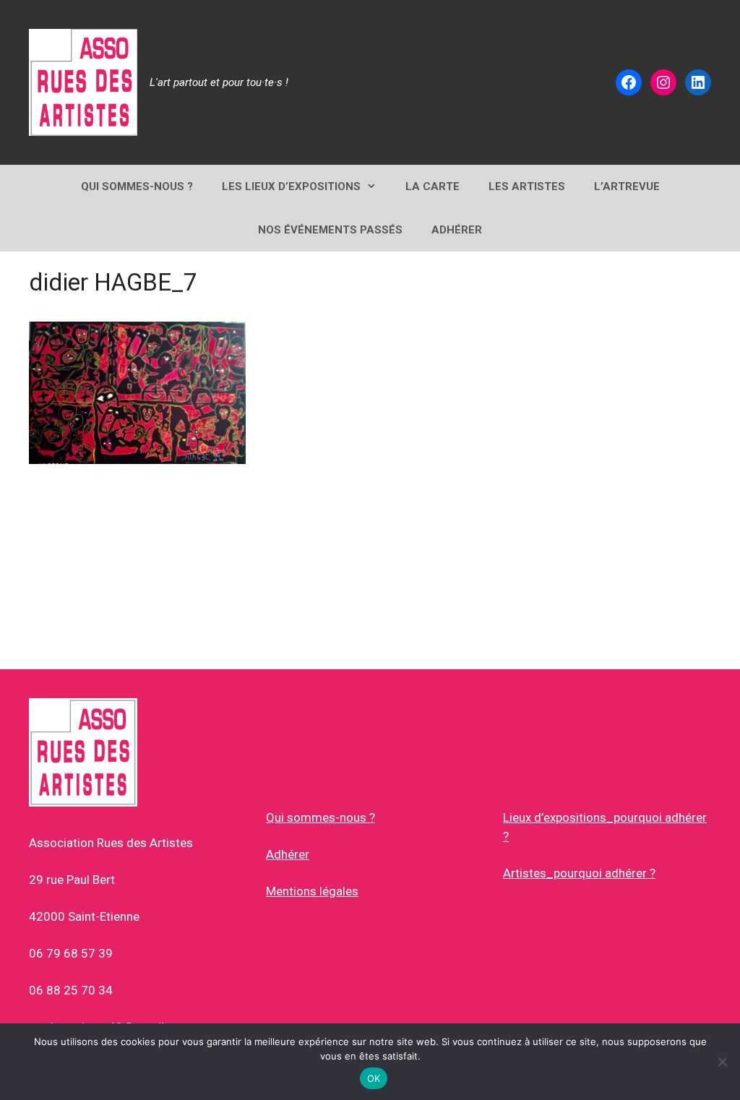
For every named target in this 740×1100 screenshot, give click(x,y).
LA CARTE (432, 186)
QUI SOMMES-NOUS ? (137, 186)
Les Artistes (527, 186)
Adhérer (287, 854)
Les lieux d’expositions (291, 186)
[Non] (722, 1061)
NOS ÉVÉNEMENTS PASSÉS (330, 229)
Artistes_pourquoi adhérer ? (579, 873)
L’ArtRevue (627, 186)
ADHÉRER (456, 229)
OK (374, 1078)
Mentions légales (312, 891)
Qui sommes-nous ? (320, 817)
